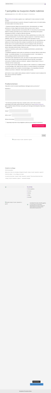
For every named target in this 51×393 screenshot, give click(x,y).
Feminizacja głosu (9, 170)
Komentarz (8, 88)
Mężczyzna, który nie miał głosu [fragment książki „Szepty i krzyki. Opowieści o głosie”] (24, 172)
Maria (14, 14)
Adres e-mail (8, 115)
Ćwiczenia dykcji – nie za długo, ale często (14, 174)
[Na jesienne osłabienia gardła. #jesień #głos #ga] (31, 374)
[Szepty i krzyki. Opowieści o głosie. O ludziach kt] (41, 252)
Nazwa (7, 111)
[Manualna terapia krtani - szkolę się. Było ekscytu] (31, 215)
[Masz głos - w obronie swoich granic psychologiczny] (31, 266)
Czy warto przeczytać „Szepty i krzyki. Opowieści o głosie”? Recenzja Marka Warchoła (24, 176)
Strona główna (31, 189)
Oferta (29, 193)
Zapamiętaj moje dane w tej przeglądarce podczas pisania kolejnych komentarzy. (25, 122)
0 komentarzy (32, 14)
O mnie (29, 191)
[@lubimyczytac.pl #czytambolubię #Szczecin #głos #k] (31, 291)
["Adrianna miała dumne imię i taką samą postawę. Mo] (41, 327)
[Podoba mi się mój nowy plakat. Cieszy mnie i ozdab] (41, 234)
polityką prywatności (38, 104)
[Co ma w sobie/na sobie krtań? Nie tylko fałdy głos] (31, 228)
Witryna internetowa (9, 119)
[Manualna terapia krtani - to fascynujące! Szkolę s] (41, 215)
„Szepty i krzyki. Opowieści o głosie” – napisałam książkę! (17, 178)
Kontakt (29, 197)
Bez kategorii (25, 14)
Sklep (29, 195)
